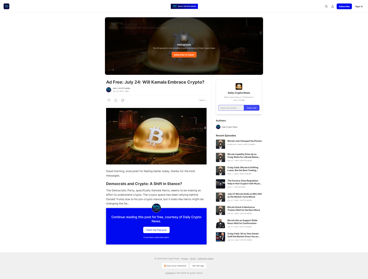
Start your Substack (176, 265)
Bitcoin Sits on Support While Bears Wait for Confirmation (242, 222)
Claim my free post (156, 230)
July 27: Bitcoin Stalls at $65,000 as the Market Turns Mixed (244, 195)
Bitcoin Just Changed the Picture (244, 141)
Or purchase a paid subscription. (156, 237)
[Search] (326, 6)
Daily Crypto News (121, 88)
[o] (220, 144)
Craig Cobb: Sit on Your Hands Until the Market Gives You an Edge (243, 235)
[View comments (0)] (116, 100)
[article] (239, 144)
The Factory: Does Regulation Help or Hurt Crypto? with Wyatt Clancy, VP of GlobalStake (244, 182)
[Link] (102, 183)
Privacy (184, 258)
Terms (193, 258)
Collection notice (205, 258)
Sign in (359, 6)
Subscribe (344, 6)
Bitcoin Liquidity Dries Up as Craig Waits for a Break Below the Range (242, 156)
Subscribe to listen (184, 54)
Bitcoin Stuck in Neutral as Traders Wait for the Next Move (243, 208)
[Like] (109, 100)
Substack (169, 273)
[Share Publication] (333, 6)
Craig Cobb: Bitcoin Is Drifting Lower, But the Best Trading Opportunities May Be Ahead (242, 169)
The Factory (240, 187)
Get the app (198, 265)
